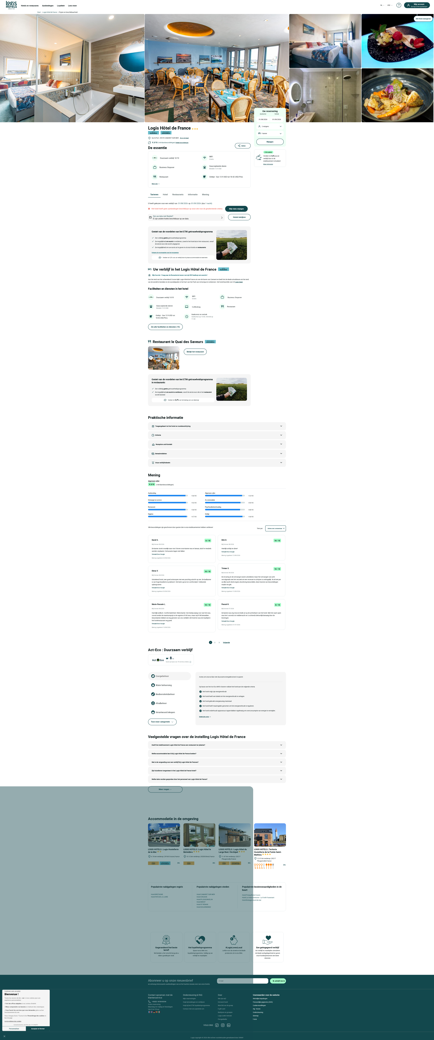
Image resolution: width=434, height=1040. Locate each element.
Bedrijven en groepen (225, 1012)
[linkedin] (229, 1025)
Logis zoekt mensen (225, 1016)
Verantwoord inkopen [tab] (165, 712)
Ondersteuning (258, 1012)
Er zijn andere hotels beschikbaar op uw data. (171, 217)
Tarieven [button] (154, 194)
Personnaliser (14, 1029)
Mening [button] (205, 194)
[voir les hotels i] (225, 217)
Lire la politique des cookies (13, 1021)
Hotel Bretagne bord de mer (251, 900)
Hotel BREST (201, 902)
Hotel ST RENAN (202, 904)
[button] (4, 1036)
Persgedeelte (222, 1019)
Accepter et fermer (38, 1029)
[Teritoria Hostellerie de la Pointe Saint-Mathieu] (270, 835)
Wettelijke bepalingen (260, 998)
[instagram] (223, 1025)
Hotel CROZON (202, 897)
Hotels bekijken (239, 217)
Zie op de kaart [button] (184, 138)
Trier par (260, 528)
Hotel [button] (165, 194)
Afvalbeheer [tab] (161, 703)
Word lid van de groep (225, 1005)
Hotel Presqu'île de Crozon (251, 895)
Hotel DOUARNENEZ (204, 907)
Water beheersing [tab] (164, 685)
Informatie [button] (193, 194)
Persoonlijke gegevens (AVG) (263, 1002)
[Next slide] (176, 358)
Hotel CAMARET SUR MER (206, 894)
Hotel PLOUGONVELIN (205, 899)
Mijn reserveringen (189, 998)
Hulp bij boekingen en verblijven (194, 1002)
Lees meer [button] (239, 282)
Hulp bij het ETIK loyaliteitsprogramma (196, 1005)
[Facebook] (217, 1025)
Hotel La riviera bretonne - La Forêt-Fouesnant (258, 897)
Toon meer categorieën (160, 721)
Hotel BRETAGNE (157, 894)
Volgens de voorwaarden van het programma (165, 252)
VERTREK (277, 114)
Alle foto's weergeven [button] (423, 19)
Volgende (224, 642)
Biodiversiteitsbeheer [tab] (165, 694)
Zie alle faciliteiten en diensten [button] (165, 327)
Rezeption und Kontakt (164, 444)
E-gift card (221, 1009)
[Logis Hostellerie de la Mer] (164, 835)
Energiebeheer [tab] (162, 676)
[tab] (161, 368)
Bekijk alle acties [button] (204, 717)
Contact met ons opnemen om (193, 1009)
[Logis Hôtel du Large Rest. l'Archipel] (235, 835)
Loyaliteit (61, 5)
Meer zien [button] (155, 184)
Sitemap (255, 1016)
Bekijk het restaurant (195, 351)
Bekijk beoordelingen (182, 142)
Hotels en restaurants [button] (30, 5)
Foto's (255, 1019)
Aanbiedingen (47, 5)
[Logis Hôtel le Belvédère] (199, 835)
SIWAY (241, 1037)
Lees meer (72, 5)
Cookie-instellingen (259, 1005)
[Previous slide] (151, 358)
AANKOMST (263, 114)
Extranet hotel (223, 1002)
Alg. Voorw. (257, 1009)
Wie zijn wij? (222, 998)
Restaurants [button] (177, 194)
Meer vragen (164, 789)
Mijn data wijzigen (236, 209)
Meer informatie (268, 164)
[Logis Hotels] (11, 5)
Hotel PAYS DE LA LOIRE (159, 897)
